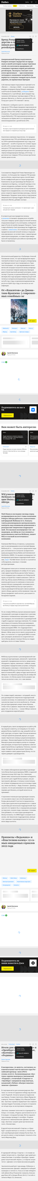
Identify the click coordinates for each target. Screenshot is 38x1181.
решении (6, 218)
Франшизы (31, 6)
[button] (35, 2)
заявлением (12, 230)
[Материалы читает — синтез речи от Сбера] (30, 36)
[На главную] (4, 2)
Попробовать (20, 49)
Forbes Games (10, 6)
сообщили (25, 91)
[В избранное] (35, 36)
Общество (32, 446)
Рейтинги (23, 6)
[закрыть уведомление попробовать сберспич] (30, 41)
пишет (7, 560)
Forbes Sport (6, 446)
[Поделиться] (33, 36)
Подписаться (8, 415)
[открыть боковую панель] (31, 2)
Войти (27, 2)
